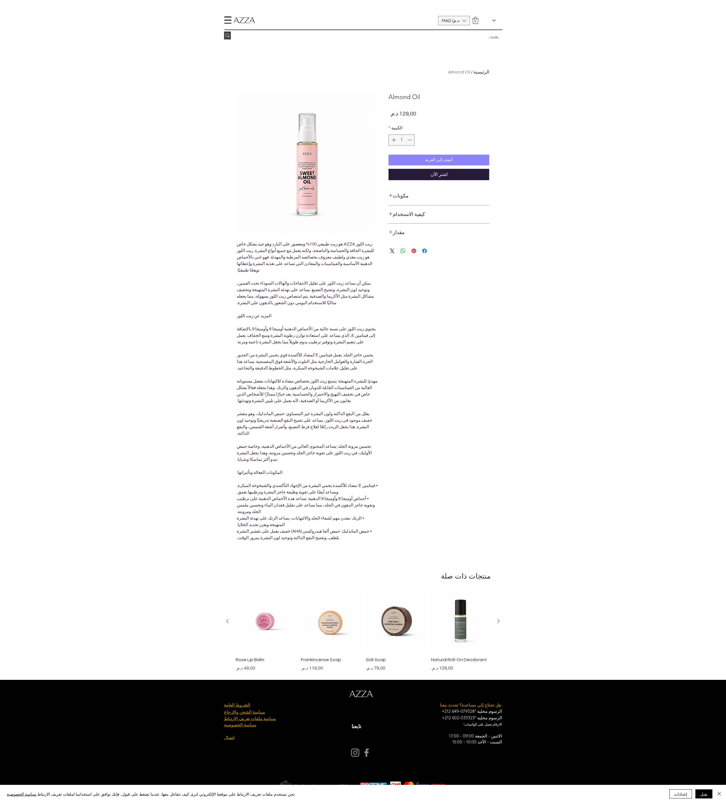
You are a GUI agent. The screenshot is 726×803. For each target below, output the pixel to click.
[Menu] (227, 20)
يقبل (704, 794)
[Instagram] (355, 752)
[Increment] (393, 140)
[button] (454, 20)
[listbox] (454, 20)
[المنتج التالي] (227, 621)
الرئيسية (481, 72)
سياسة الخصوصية (21, 794)
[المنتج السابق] (498, 621)
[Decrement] (410, 140)
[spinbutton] (401, 140)
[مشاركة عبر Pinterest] (413, 250)
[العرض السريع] (461, 621)
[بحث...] (227, 35)
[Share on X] (392, 250)
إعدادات (680, 794)
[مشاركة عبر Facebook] (424, 250)
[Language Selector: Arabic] (489, 20)
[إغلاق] (719, 793)
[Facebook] (366, 752)
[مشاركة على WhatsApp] (403, 250)
